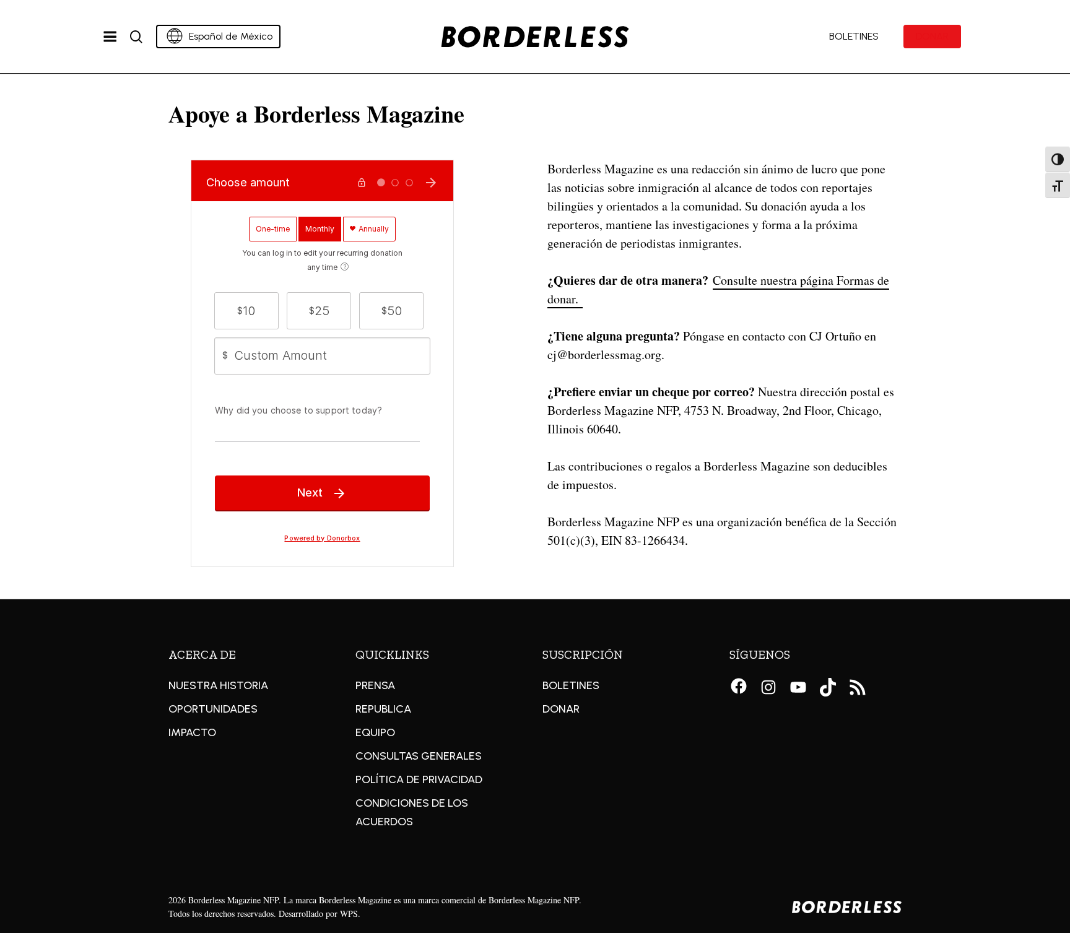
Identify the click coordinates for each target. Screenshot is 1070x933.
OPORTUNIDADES (213, 709)
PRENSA (375, 685)
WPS (349, 913)
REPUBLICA (383, 709)
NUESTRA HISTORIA (218, 685)
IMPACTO (192, 732)
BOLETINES (570, 685)
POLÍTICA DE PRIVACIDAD (418, 779)
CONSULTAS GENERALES (418, 756)
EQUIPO (375, 732)
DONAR (561, 709)
